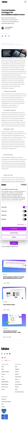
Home (2, 43)
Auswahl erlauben (14, 232)
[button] (25, 2)
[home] (4, 2)
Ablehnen (14, 237)
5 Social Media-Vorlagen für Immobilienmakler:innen (12, 44)
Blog (12, 43)
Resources (7, 43)
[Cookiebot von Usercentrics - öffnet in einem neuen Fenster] (21, 185)
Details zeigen (20, 224)
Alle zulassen (14, 228)
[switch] (25, 211)
